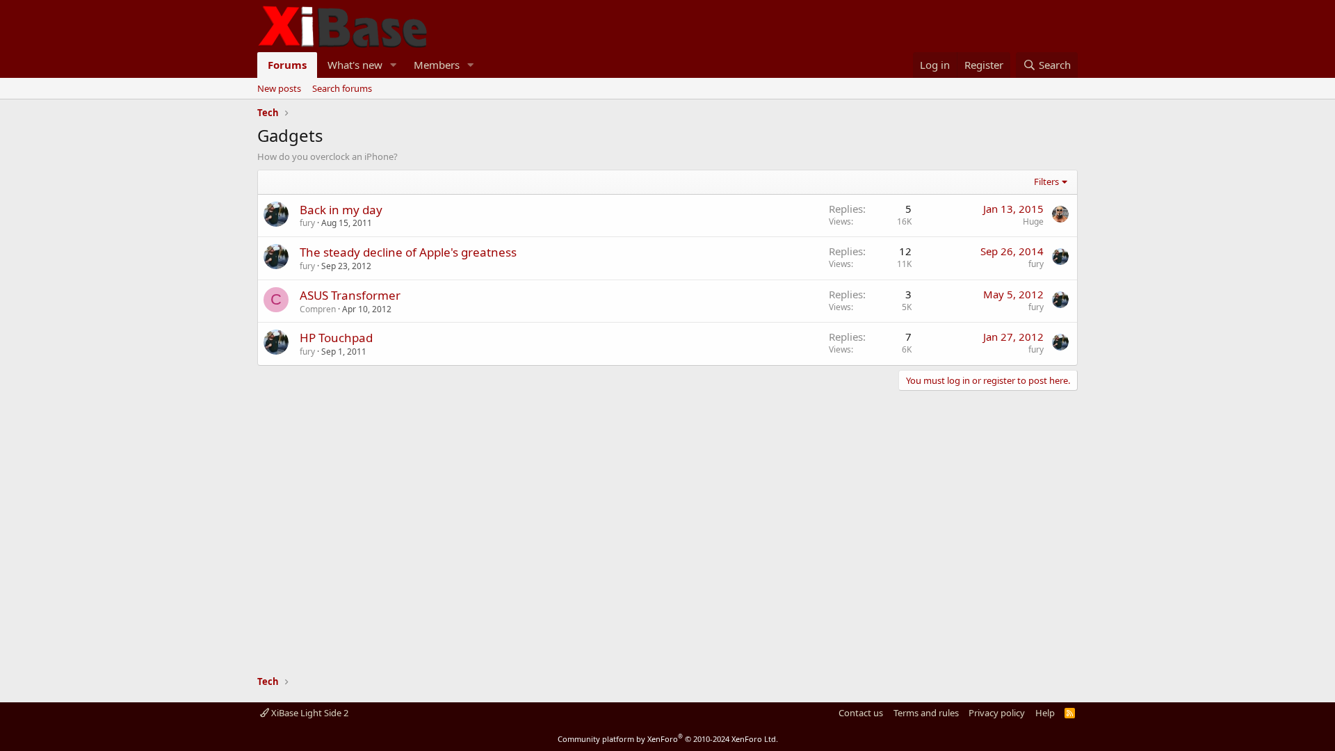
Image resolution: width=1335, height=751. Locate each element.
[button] (393, 65)
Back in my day (341, 210)
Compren (318, 309)
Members (437, 65)
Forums (287, 65)
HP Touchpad (336, 338)
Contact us (861, 712)
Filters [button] (1046, 181)
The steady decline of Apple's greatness (408, 252)
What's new (354, 65)
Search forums (342, 88)
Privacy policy (997, 712)
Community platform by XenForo (668, 739)
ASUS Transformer (350, 295)
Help (1045, 712)
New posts (279, 88)
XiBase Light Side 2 (308, 712)
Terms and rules (926, 712)
